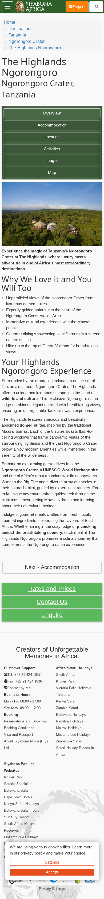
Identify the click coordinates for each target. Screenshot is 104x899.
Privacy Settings (52, 889)
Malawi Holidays (69, 728)
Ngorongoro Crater (27, 41)
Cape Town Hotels (18, 797)
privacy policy (33, 853)
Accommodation (52, 125)
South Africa (65, 675)
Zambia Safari (67, 708)
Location (52, 136)
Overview (52, 113)
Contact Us (52, 602)
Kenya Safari (66, 701)
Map (52, 172)
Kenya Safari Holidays (21, 804)
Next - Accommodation (52, 567)
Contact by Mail (19, 688)
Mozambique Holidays (73, 735)
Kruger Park (65, 681)
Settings (52, 862)
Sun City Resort (16, 817)
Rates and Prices (52, 589)
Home (9, 22)
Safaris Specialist (18, 784)
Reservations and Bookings (25, 721)
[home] (33, 6)
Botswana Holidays (71, 715)
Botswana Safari (17, 790)
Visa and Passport (18, 735)
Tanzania (17, 35)
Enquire (52, 615)
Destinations (21, 28)
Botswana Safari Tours (21, 810)
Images (52, 160)
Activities (52, 148)
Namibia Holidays (69, 721)
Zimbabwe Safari (69, 741)
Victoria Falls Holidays (73, 688)
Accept (52, 872)
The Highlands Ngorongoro (35, 48)
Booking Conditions (19, 728)
